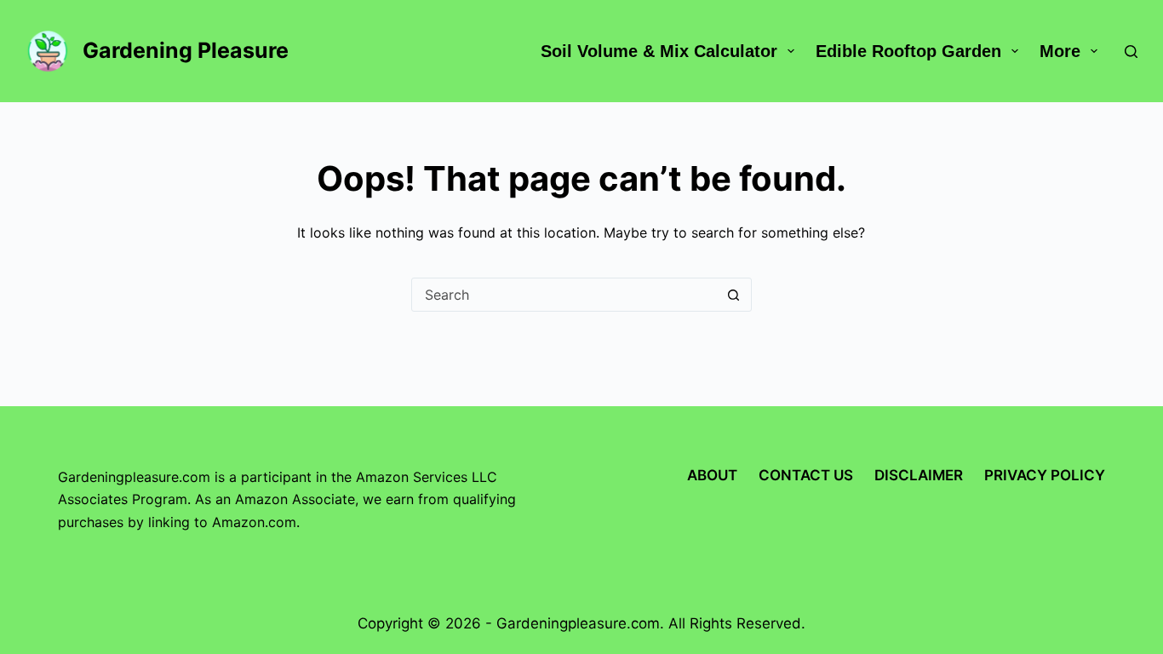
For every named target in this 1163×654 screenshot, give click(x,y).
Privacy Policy (1044, 475)
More (1060, 51)
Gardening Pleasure (186, 50)
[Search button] (734, 295)
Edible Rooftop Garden (908, 51)
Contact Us (806, 475)
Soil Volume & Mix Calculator (659, 51)
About (712, 475)
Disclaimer (918, 475)
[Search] (1131, 51)
